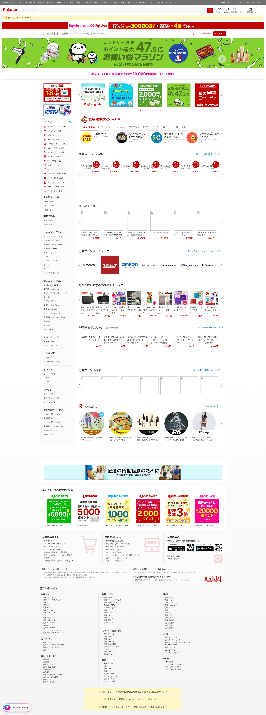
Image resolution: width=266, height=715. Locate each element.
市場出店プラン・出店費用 (116, 547)
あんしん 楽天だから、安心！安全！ (212, 579)
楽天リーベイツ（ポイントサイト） (57, 293)
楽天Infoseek (109, 666)
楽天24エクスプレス (129, 3)
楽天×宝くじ (108, 642)
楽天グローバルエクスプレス (54, 657)
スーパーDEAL (30, 3)
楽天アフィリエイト (111, 671)
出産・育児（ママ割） (52, 398)
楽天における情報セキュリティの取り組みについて (152, 569)
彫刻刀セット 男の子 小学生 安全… (87, 310)
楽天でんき (169, 622)
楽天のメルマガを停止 (65, 561)
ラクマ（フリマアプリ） (53, 346)
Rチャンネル (109, 688)
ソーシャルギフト (50, 402)
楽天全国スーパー (49, 644)
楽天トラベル (109, 622)
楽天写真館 (169, 647)
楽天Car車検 (170, 644)
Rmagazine (48, 358)
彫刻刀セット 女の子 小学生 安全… (102, 310)
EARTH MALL (49, 342)
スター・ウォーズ (50, 261)
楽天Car (168, 642)
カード (59, 3)
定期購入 (47, 321)
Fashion (41, 3)
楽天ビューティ (171, 634)
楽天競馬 (107, 644)
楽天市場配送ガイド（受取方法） (56, 552)
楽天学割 (47, 325)
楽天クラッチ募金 (174, 556)
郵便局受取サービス (51, 418)
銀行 (71, 3)
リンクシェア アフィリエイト (115, 673)
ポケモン (47, 265)
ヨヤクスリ (169, 627)
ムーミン (47, 269)
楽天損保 (46, 694)
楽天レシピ (169, 637)
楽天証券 (46, 686)
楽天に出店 (250, 3)
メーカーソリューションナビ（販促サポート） (123, 555)
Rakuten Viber (109, 678)
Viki (105, 690)
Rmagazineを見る (213, 406)
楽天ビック (143, 3)
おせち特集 (48, 224)
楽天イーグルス (110, 703)
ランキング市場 (49, 374)
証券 (65, 3)
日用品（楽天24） (50, 301)
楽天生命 (46, 696)
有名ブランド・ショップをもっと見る (204, 251)
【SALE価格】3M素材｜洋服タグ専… (118, 310)
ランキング (17, 3)
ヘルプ (260, 3)
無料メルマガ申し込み (52, 549)
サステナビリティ (174, 559)
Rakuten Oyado (110, 632)
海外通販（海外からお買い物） (55, 317)
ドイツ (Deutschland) (173, 694)
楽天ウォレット (49, 688)
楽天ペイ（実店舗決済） (115, 561)
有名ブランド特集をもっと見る (207, 370)
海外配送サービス (50, 434)
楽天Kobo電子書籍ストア (52, 624)
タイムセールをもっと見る (209, 327)
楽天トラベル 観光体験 (112, 624)
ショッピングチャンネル (53, 313)
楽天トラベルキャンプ (112, 627)
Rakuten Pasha (171, 669)
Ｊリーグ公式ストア (51, 273)
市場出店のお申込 (112, 544)
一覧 (69, 122)
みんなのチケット (110, 700)
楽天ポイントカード (172, 661)
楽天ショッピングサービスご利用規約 (58, 555)
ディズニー (48, 253)
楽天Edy (46, 674)
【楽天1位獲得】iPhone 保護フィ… (211, 310)
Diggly (46, 382)
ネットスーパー (157, 3)
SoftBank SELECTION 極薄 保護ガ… (150, 310)
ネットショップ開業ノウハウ (117, 552)
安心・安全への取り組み (53, 547)
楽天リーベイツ (49, 647)
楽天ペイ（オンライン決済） (54, 669)
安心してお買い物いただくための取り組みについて (152, 577)
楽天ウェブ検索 (110, 668)
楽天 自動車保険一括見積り (53, 699)
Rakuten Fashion (50, 249)
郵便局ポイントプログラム (54, 426)
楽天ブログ (108, 676)
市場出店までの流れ (113, 549)
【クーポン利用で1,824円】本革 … (134, 310)
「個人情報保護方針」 (78, 577)
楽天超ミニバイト (172, 677)
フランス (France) (172, 691)
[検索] (210, 10)
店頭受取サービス (50, 430)
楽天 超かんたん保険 (50, 701)
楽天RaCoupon (49, 652)
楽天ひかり (108, 661)
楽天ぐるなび (170, 639)
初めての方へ (49, 541)
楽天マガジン (109, 693)
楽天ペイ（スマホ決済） (52, 671)
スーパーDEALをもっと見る (208, 154)
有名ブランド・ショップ (53, 236)
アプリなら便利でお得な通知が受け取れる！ (184, 541)
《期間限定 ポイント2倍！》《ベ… (180, 310)
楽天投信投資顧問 (49, 691)
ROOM (168, 3)
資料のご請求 (126, 544)
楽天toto (107, 639)
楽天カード (47, 666)
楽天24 (116, 3)
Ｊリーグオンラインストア (53, 654)
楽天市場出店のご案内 (114, 541)
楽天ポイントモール (172, 664)
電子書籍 (88, 3)
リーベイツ (106, 3)
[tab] (89, 127)
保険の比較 (47, 704)
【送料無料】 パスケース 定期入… (164, 310)
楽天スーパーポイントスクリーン (177, 666)
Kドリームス (109, 647)
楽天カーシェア (110, 634)
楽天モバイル (109, 658)
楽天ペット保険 (49, 706)
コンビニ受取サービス (52, 414)
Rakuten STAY (109, 629)
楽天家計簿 (169, 652)
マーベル (47, 257)
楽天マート (47, 642)
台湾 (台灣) (169, 686)
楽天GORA (108, 637)
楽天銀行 (46, 683)
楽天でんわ (108, 663)
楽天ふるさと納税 (50, 309)
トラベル (50, 3)
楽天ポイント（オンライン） (117, 558)
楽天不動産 (169, 649)
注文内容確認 (50, 561)
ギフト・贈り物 (49, 394)
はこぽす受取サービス (52, 422)
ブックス (79, 3)
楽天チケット (109, 695)
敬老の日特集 (49, 220)
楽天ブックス (48, 622)
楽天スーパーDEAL (51, 285)
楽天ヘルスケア (171, 629)
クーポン (47, 297)
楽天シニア (169, 632)
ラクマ (97, 3)
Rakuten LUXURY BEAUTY (54, 245)
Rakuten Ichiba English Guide (55, 544)
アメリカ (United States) (174, 688)
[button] (227, 10)
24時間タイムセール (51, 289)
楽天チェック (170, 671)
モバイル (7, 3)
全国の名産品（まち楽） (53, 362)
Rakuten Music (109, 698)
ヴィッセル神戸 (110, 705)
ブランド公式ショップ (52, 241)
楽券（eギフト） (50, 329)
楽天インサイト (171, 674)
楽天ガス (168, 624)
